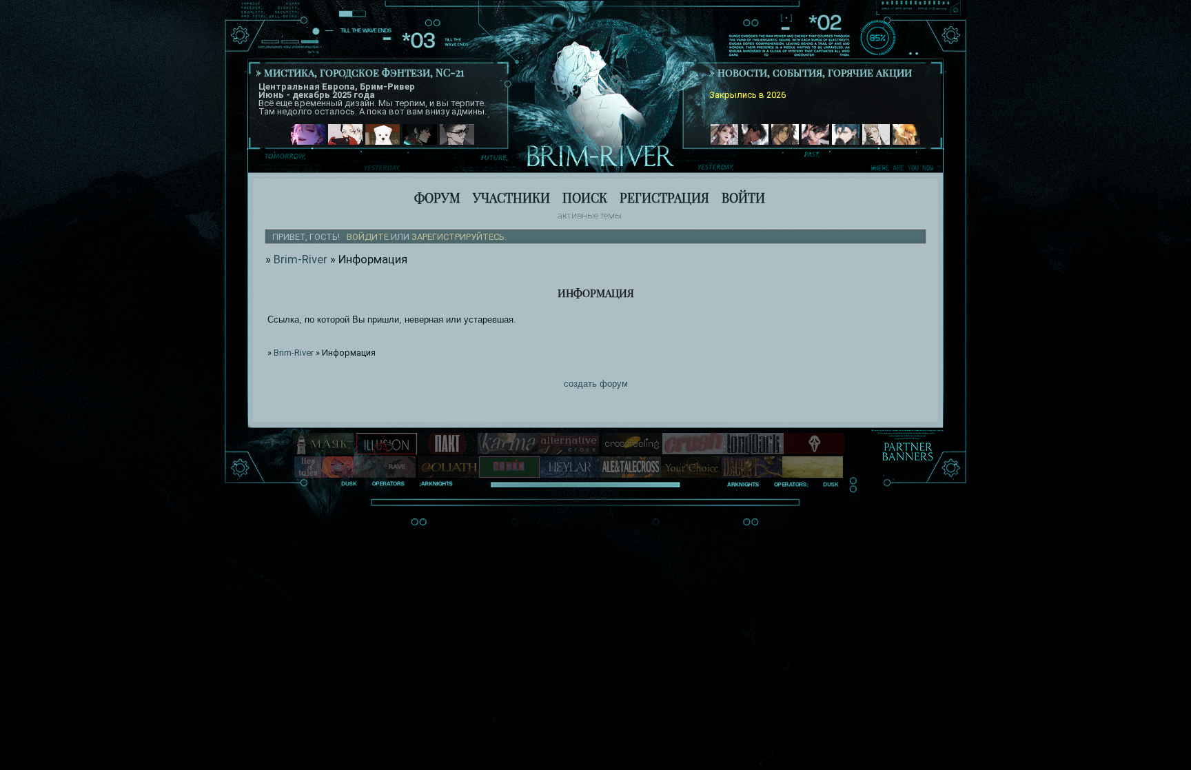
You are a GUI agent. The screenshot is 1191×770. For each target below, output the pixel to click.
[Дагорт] (752, 474)
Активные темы (590, 215)
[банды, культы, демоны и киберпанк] (509, 474)
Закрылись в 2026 (747, 95)
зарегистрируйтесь (458, 237)
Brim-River (300, 259)
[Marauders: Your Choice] (691, 474)
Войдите (368, 237)
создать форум (596, 383)
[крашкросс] (692, 451)
